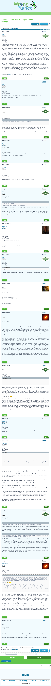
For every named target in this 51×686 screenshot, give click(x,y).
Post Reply (35, 24)
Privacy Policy (12, 680)
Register (12, 657)
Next (17, 28)
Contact (3, 680)
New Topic (44, 24)
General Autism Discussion (19, 18)
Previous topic (42, 29)
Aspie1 (9, 74)
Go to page (12, 28)
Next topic (48, 29)
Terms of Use (33, 680)
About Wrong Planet (23, 680)
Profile (4, 78)
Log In (39, 657)
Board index (3, 18)
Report (46, 78)
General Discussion (9, 18)
